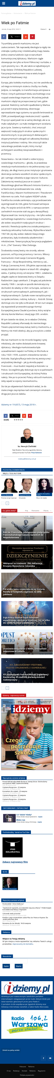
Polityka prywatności (27, 1075)
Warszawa (35, 511)
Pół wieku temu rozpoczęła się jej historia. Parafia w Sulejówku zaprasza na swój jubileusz (24, 592)
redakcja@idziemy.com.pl (27, 459)
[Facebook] (43, 1058)
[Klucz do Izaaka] (44, 487)
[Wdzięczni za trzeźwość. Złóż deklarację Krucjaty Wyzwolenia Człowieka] (27, 556)
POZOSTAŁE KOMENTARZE (14, 470)
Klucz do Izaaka (41, 498)
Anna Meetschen (7, 495)
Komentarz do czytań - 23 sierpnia (15, 791)
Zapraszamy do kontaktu (23, 944)
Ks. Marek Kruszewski (9, 889)
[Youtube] (50, 1058)
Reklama (31, 1067)
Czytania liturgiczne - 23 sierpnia (14, 787)
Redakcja (16, 1071)
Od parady (22, 498)
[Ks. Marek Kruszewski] (10, 886)
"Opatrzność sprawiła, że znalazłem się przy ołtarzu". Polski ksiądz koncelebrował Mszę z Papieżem (27, 909)
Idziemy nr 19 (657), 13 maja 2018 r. (19, 404)
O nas (9, 1071)
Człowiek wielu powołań (11, 914)
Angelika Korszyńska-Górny (43, 494)
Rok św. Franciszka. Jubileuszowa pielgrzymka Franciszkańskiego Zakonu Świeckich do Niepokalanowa (26, 535)
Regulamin (41, 1071)
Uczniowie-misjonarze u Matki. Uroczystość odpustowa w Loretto (25, 650)
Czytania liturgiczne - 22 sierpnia (14, 795)
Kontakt (24, 1071)
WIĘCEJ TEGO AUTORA (12, 473)
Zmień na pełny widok (11, 1050)
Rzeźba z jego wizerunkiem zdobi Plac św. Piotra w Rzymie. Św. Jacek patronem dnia (25, 918)
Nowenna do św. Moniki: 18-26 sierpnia (17, 923)
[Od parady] (27, 487)
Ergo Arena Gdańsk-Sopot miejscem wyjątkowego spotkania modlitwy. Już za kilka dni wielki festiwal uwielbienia (26, 620)
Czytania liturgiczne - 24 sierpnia (14, 799)
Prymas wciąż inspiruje (9, 498)
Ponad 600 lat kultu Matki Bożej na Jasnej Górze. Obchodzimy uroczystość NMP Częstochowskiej (25, 782)
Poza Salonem (36, 453)
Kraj (26, 511)
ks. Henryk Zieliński (27, 446)
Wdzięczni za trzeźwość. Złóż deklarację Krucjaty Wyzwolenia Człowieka (22, 564)
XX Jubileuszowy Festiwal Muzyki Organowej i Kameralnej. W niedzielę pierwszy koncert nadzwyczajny (26, 677)
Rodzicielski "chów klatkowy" (13, 904)
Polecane (23, 1067)
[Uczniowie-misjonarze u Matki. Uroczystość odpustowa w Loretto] (27, 642)
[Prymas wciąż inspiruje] (9, 487)
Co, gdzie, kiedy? (9, 511)
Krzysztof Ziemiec (25, 495)
